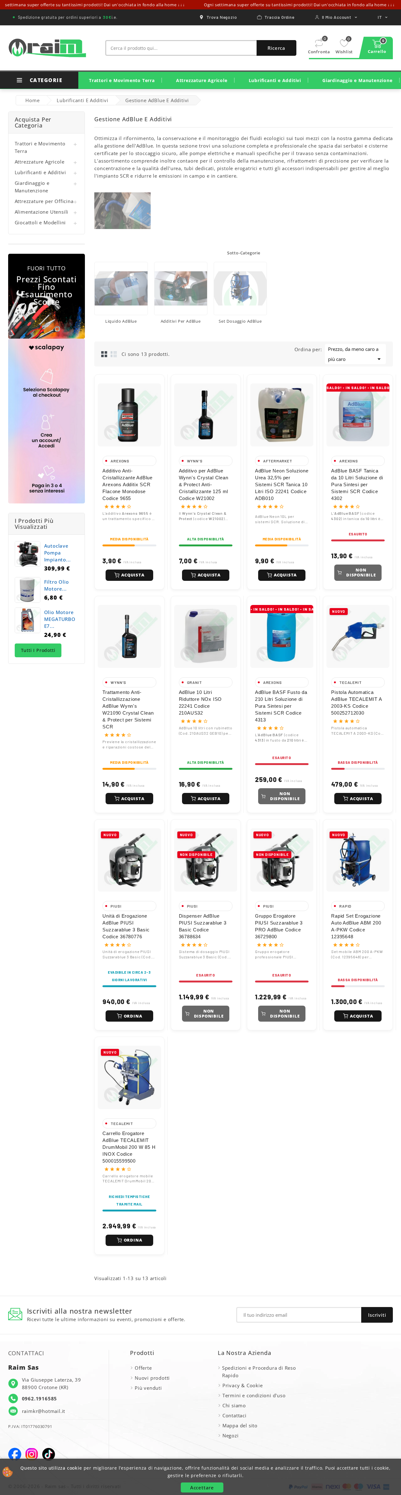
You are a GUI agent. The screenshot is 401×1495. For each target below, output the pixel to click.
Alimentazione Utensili (42, 212)
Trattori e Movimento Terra (122, 80)
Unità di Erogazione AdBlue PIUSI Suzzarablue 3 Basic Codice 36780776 (125, 926)
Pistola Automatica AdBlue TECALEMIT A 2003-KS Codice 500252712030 (356, 703)
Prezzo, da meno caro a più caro (355, 354)
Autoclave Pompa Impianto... (57, 553)
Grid (104, 354)
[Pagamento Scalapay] (46, 421)
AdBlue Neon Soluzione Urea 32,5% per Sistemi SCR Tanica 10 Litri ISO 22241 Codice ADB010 (282, 484)
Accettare (202, 1487)
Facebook (14, 1454)
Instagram (31, 1454)
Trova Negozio (221, 17)
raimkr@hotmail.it (43, 1411)
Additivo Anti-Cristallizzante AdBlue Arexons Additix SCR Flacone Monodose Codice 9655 (127, 484)
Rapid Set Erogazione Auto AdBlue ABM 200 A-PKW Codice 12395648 (356, 926)
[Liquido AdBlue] (121, 288)
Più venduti (148, 1388)
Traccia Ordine (279, 17)
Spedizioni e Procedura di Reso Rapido (259, 1371)
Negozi (230, 1435)
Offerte (143, 1368)
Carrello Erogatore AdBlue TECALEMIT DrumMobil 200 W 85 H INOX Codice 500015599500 (128, 1147)
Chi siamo (234, 1405)
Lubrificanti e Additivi (275, 80)
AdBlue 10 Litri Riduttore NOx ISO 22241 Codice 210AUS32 (200, 703)
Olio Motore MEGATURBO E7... (60, 619)
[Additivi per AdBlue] (180, 288)
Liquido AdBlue (121, 321)
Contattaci (234, 1415)
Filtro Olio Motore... (56, 585)
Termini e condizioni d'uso (254, 1395)
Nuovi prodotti (152, 1378)
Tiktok (48, 1454)
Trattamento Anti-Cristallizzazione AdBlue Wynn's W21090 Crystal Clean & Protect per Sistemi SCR (128, 709)
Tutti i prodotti (38, 650)
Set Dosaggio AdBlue (240, 321)
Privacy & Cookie (242, 1385)
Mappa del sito (240, 1425)
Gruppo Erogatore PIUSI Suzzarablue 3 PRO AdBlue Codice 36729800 (279, 926)
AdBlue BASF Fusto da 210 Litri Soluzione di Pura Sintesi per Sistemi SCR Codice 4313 (281, 706)
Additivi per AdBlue (181, 321)
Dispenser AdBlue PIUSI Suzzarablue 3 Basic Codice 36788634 (203, 926)
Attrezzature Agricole (201, 80)
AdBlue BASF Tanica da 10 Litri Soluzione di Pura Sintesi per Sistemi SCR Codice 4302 (357, 484)
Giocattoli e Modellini (40, 222)
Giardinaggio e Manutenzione (357, 80)
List (114, 354)
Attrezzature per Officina (44, 201)
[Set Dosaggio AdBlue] (240, 288)
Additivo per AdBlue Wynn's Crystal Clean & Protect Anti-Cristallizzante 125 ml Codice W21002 (203, 484)
